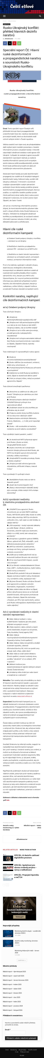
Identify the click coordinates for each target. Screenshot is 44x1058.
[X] (10, 43)
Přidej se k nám (24, 1052)
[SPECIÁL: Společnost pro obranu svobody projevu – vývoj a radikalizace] (8, 867)
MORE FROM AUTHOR (28, 850)
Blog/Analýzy (12, 21)
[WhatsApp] (19, 43)
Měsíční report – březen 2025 (12, 993)
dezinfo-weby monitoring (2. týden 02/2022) (11, 827)
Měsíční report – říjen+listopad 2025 (14, 971)
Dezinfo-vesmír (32, 1050)
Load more (21, 960)
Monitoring (13, 1050)
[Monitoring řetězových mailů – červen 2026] (8, 953)
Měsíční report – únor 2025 (11, 997)
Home (5, 21)
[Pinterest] (14, 43)
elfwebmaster (9, 38)
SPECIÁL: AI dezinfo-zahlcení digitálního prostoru (26, 856)
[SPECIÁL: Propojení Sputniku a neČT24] (8, 877)
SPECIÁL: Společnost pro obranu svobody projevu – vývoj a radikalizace (25, 867)
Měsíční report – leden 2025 (12, 1001)
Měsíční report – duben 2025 (12, 989)
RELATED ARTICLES (10, 850)
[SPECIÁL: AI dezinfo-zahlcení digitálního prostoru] (8, 857)
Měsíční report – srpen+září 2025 (13, 976)
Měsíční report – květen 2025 (12, 984)
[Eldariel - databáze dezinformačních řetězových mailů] (19, 920)
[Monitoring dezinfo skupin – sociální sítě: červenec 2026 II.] (8, 933)
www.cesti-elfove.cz (24, 696)
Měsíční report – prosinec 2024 (13, 1006)
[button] (4, 16)
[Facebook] (5, 43)
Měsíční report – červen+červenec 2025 (15, 980)
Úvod (6, 1050)
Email (8, 1030)
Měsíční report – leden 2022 (32, 826)
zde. (8, 800)
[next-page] (7, 885)
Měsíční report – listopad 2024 (12, 1010)
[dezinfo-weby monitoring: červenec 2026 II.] (8, 943)
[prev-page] (4, 885)
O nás (16, 1052)
